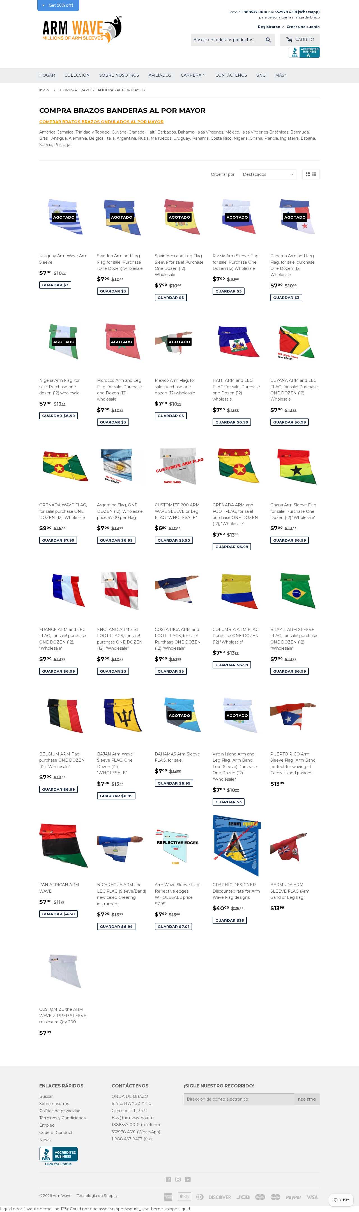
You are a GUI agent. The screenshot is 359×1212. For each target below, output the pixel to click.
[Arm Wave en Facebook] (168, 1180)
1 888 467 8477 (127, 1138)
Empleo (47, 1125)
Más (279, 75)
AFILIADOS (160, 75)
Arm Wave (62, 1195)
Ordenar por (222, 174)
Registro (307, 1099)
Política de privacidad (59, 1110)
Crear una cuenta (303, 27)
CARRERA (191, 75)
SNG (261, 75)
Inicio (44, 90)
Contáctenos (231, 75)
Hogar (47, 75)
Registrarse (269, 27)
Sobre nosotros (119, 75)
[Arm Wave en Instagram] (178, 1180)
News (44, 1139)
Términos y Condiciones (62, 1117)
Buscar (46, 1096)
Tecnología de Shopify (97, 1195)
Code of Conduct (56, 1132)
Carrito (304, 39)
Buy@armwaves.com (133, 1117)
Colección (77, 75)
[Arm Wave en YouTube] (188, 1180)
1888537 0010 (126, 1124)
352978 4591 (286, 12)
